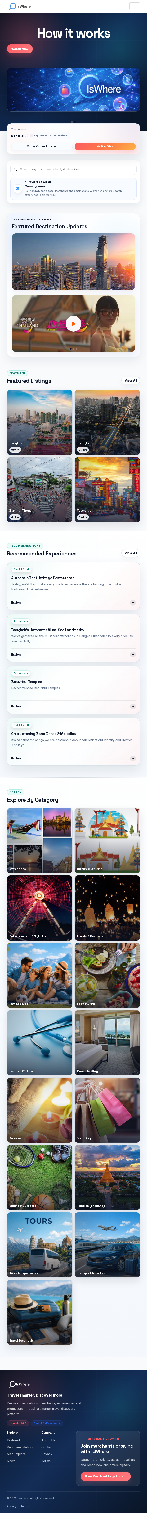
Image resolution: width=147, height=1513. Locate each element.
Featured (13, 1440)
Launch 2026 (17, 1423)
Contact (47, 1447)
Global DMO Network (46, 1423)
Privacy (46, 1454)
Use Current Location (44, 146)
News (11, 1461)
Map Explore (16, 1454)
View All (131, 380)
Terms (46, 1461)
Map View (107, 146)
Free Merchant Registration (105, 1476)
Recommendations (20, 1447)
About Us (48, 1440)
